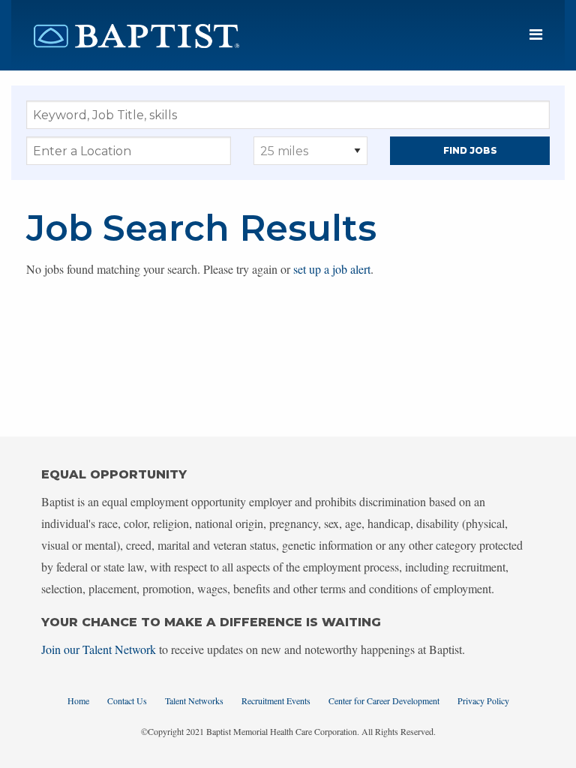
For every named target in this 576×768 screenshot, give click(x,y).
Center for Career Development (384, 700)
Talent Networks (194, 700)
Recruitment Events (276, 700)
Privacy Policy (483, 700)
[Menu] (536, 35)
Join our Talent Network (98, 649)
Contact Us (127, 700)
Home (78, 700)
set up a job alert (331, 269)
